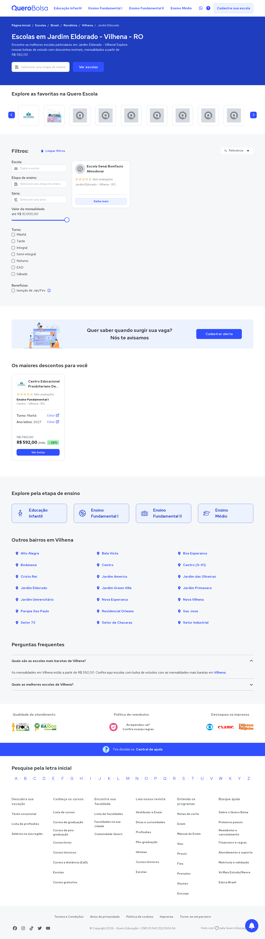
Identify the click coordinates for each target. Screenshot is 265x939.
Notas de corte (188, 814)
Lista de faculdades (108, 814)
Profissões (143, 832)
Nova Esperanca (115, 599)
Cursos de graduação (68, 822)
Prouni (182, 854)
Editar (51, 415)
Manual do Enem (189, 834)
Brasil (55, 25)
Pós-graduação (147, 842)
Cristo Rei (29, 576)
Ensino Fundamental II (146, 8)
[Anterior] (11, 115)
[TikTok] (31, 928)
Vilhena (87, 25)
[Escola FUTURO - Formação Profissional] (54, 115)
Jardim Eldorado (34, 588)
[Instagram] (23, 928)
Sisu (180, 844)
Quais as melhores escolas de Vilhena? (42, 684)
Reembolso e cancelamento (229, 832)
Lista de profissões (25, 824)
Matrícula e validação (234, 862)
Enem (181, 824)
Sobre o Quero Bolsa (233, 812)
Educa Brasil (227, 882)
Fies (180, 863)
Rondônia (70, 25)
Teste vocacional (24, 814)
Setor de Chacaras (117, 622)
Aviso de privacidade (105, 916)
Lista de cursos (64, 812)
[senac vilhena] (131, 115)
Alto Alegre (30, 553)
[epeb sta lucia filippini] (234, 115)
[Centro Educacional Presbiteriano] (80, 115)
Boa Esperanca (195, 553)
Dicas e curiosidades (150, 822)
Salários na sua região (27, 834)
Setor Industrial (195, 622)
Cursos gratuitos (65, 882)
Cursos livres (62, 842)
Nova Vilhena (193, 599)
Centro (107, 565)
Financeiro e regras (233, 842)
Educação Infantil (68, 8)
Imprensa (166, 916)
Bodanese (29, 565)
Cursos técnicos (64, 852)
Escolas (40, 25)
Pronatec (184, 873)
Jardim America (114, 576)
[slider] (66, 219)
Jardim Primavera (197, 588)
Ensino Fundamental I (105, 8)
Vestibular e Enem (149, 812)
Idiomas (141, 852)
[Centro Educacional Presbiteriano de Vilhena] (28, 115)
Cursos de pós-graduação (64, 832)
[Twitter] (39, 928)
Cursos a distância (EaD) (70, 862)
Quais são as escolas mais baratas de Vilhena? (49, 661)
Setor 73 (28, 622)
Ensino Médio (181, 8)
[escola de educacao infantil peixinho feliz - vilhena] (157, 115)
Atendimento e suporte (236, 852)
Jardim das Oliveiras (199, 576)
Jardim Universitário (37, 599)
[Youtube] (48, 928)
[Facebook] (15, 928)
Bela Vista (110, 553)
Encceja (183, 893)
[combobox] (41, 67)
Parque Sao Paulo (35, 611)
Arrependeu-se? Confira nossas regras (138, 727)
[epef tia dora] (208, 115)
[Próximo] (253, 115)
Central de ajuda (149, 749)
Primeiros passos (231, 822)
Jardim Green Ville (117, 588)
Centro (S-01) (194, 565)
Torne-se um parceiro (195, 916)
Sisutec (182, 883)
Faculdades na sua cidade (107, 824)
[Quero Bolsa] (30, 8)
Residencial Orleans (118, 611)
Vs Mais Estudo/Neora (234, 872)
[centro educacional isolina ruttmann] (105, 115)
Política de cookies (139, 916)
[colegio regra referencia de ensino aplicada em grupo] (182, 115)
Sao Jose (190, 611)
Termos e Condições (68, 916)
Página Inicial (21, 25)
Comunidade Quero (108, 834)
